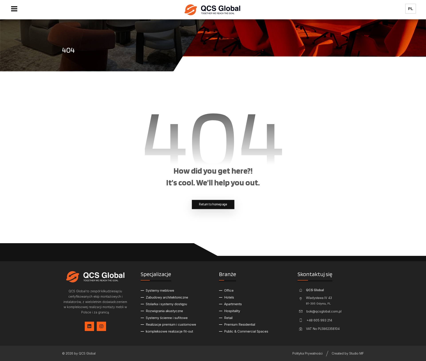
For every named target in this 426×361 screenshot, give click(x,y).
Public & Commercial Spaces (246, 331)
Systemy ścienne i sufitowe (167, 318)
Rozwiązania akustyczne (164, 311)
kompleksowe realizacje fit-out (169, 331)
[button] (14, 8)
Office (229, 290)
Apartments (233, 304)
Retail (228, 318)
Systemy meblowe (160, 290)
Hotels (229, 297)
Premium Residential (239, 324)
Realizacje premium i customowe (171, 324)
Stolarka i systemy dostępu (166, 304)
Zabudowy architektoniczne (167, 297)
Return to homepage (213, 204)
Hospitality (232, 311)
